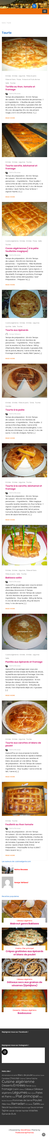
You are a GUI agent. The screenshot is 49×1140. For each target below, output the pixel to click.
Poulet (37, 1100)
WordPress (25, 1130)
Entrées (8, 76)
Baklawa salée (13, 577)
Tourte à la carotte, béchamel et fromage (23, 487)
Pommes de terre (22, 1100)
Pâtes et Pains (10, 79)
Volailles (33, 1110)
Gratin (16, 1089)
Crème (22, 1078)
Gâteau (21, 1089)
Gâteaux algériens (24, 921)
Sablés (30, 1104)
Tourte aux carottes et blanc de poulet (23, 744)
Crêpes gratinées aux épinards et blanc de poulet (24, 953)
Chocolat (14, 1078)
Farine (34, 1086)
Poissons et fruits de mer (31, 79)
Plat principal (28, 948)
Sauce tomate (37, 1107)
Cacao (42, 1075)
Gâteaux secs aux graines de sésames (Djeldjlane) (24, 984)
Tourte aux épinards (16, 330)
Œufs (13, 1114)
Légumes (22, 76)
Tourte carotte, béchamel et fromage (21, 167)
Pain (29, 1093)
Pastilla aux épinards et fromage (23, 661)
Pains (33, 1093)
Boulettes (36, 1075)
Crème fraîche (31, 1078)
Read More (10, 118)
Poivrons (9, 1100)
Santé (42, 1104)
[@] (23, 1052)
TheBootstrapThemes (24, 1133)
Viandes (8, 406)
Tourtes (12, 83)
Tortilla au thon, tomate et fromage (20, 88)
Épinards (6, 1114)
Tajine (5, 1110)
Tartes (32, 403)
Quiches (8, 326)
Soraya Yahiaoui (15, 334)
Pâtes (8, 1104)
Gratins (18, 948)
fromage (7, 1089)
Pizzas (19, 79)
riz (27, 1104)
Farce (28, 1085)
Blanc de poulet (25, 1075)
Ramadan (18, 1103)
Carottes (5, 1078)
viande (12, 1111)
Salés (7, 83)
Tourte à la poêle (14, 409)
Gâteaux (29, 1089)
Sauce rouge (25, 1107)
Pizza (13, 1097)
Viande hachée (21, 1111)
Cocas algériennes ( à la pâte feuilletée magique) (22, 250)
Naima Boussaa (14, 93)
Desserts (16, 1010)
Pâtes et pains (31, 76)
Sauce (5, 1107)
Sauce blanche (15, 1107)
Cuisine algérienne (12, 241)
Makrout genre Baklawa (24, 923)
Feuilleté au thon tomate (19, 824)
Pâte (4, 1104)
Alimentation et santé (9, 1075)
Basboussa (24, 1013)
